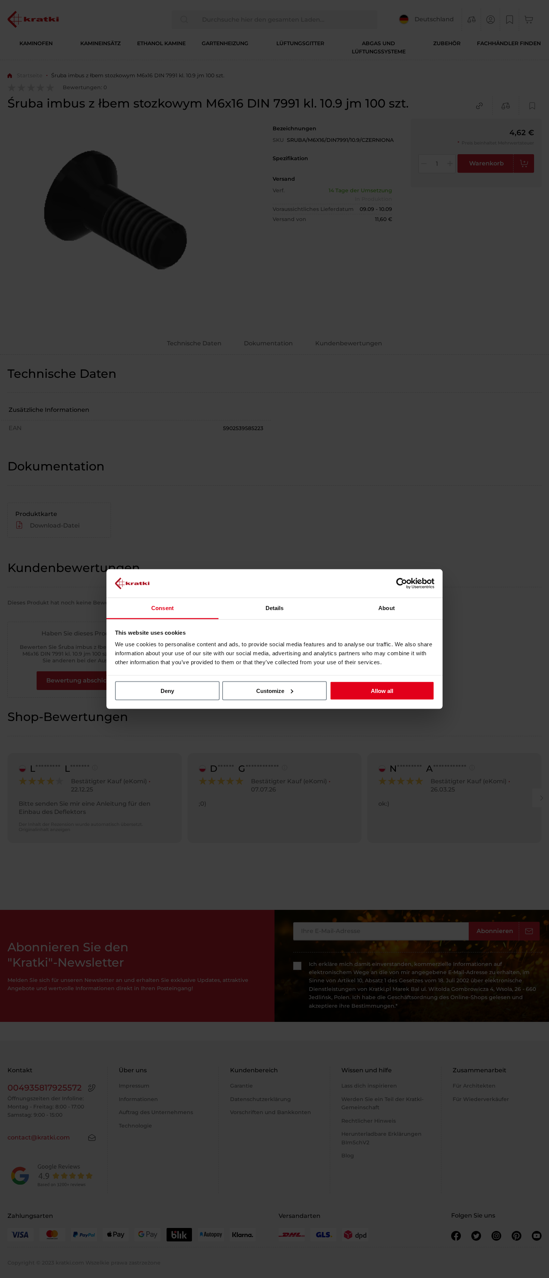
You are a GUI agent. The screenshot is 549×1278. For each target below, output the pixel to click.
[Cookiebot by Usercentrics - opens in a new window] (401, 583)
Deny (167, 690)
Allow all (382, 690)
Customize (270, 690)
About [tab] (386, 608)
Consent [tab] (162, 608)
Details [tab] (275, 608)
